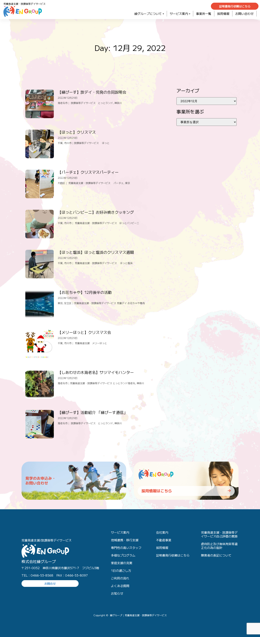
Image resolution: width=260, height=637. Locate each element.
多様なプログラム (123, 555)
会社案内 (162, 532)
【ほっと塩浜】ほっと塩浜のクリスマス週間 (96, 252)
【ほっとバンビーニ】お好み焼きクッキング (96, 212)
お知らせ (117, 593)
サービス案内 (179, 13)
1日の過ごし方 (121, 570)
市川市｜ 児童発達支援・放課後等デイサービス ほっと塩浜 (98, 263)
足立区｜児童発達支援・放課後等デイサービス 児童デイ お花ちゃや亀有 (104, 303)
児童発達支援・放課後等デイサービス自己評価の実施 (219, 534)
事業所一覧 (203, 13)
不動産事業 (163, 540)
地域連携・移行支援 (124, 540)
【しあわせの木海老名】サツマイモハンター (96, 372)
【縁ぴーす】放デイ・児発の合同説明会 (92, 92)
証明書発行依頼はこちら (173, 555)
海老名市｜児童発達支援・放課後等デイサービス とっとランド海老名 (96, 383)
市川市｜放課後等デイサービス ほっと (86, 143)
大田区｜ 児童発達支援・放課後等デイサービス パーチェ (91, 183)
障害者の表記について (216, 555)
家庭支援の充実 (121, 563)
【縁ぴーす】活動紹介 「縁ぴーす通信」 (92, 412)
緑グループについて (148, 13)
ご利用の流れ (120, 578)
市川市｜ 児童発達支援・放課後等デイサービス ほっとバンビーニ (101, 223)
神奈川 (118, 103)
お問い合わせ (244, 13)
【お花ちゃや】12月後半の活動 (85, 292)
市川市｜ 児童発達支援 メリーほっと (85, 343)
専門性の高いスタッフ (126, 547)
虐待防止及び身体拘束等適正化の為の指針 (219, 545)
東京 (127, 183)
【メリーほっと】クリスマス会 (84, 332)
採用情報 (223, 13)
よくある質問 (120, 585)
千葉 (60, 143)
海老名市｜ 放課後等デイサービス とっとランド (85, 103)
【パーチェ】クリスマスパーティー (88, 172)
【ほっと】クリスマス (77, 132)
